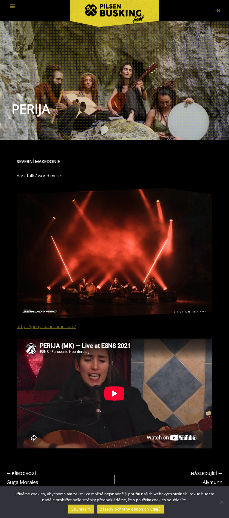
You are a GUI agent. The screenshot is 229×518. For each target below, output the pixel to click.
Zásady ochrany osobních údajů (130, 509)
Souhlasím (81, 509)
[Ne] (222, 502)
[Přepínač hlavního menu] (12, 6)
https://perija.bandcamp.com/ (46, 326)
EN (217, 10)
